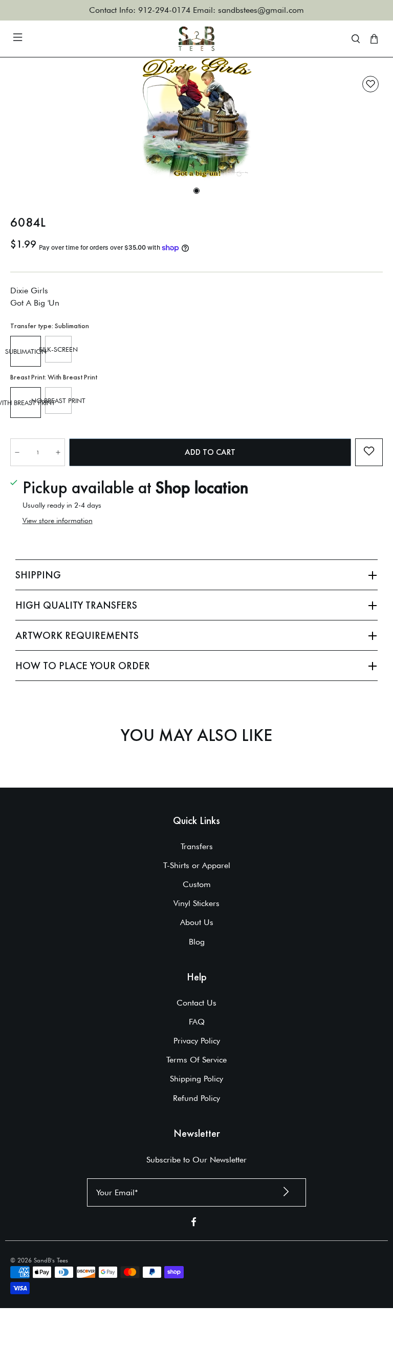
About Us (196, 922)
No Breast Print (58, 400)
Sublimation (25, 351)
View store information (58, 520)
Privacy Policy (196, 1041)
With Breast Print (25, 402)
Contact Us (196, 1003)
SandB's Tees (51, 1260)
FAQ (197, 1022)
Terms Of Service (196, 1060)
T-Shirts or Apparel (196, 865)
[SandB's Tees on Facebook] (194, 1224)
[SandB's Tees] (196, 39)
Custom (197, 884)
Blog (197, 942)
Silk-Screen (58, 349)
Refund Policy (196, 1098)
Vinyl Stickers (196, 903)
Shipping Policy (196, 1078)
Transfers (197, 846)
